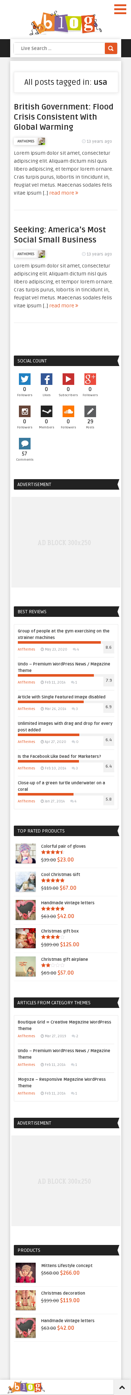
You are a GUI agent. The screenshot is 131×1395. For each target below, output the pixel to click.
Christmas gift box (60, 931)
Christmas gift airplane (64, 959)
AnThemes (25, 141)
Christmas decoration (63, 1293)
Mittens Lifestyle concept (66, 1266)
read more (62, 193)
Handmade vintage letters (68, 903)
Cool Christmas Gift (60, 874)
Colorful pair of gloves (63, 846)
